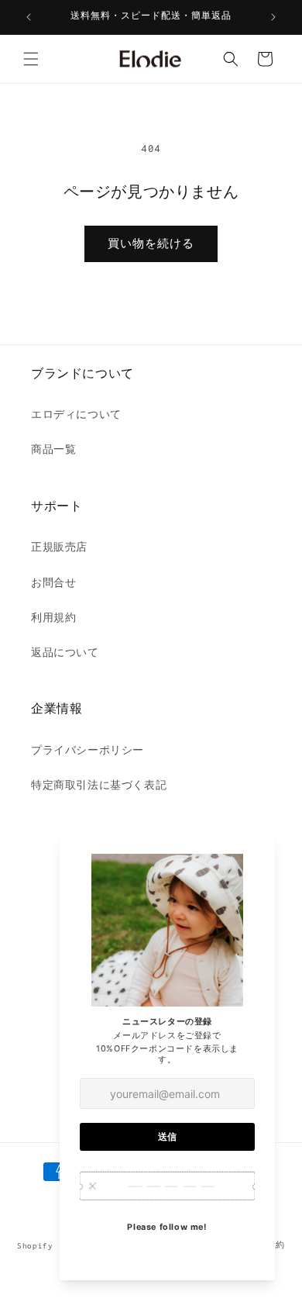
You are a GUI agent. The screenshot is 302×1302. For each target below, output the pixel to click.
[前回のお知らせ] (29, 17)
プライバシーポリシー (87, 750)
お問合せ (53, 583)
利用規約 (53, 617)
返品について (65, 652)
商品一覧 (53, 449)
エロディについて (76, 414)
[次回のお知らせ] (273, 17)
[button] (31, 59)
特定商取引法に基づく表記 (98, 785)
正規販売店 (59, 547)
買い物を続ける (151, 243)
